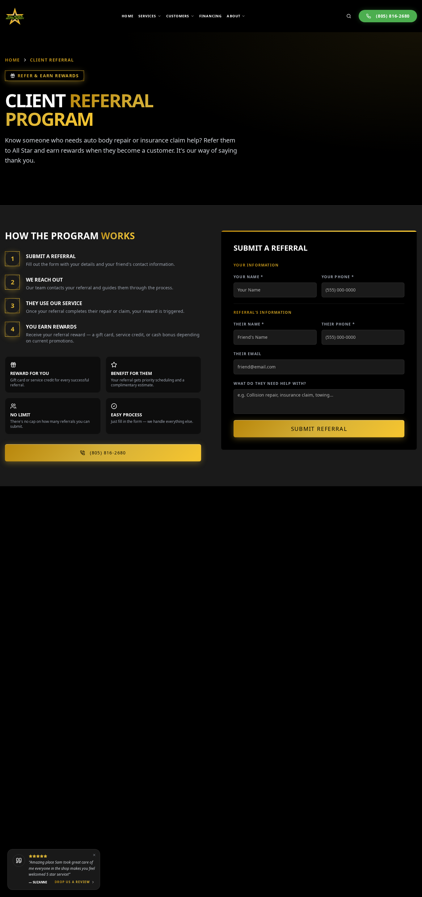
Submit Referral (319, 428)
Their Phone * (338, 324)
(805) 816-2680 (393, 16)
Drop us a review (72, 882)
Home (12, 60)
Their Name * (249, 324)
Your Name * (248, 276)
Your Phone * (338, 276)
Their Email (247, 353)
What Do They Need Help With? (270, 383)
